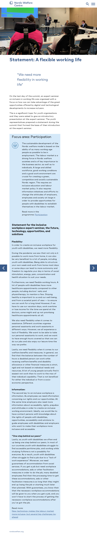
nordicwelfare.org (16, 531)
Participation (41, 215)
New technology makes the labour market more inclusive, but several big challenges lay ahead (34, 514)
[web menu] (93, 4)
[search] (87, 4)
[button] (3, 268)
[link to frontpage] (48, 3)
